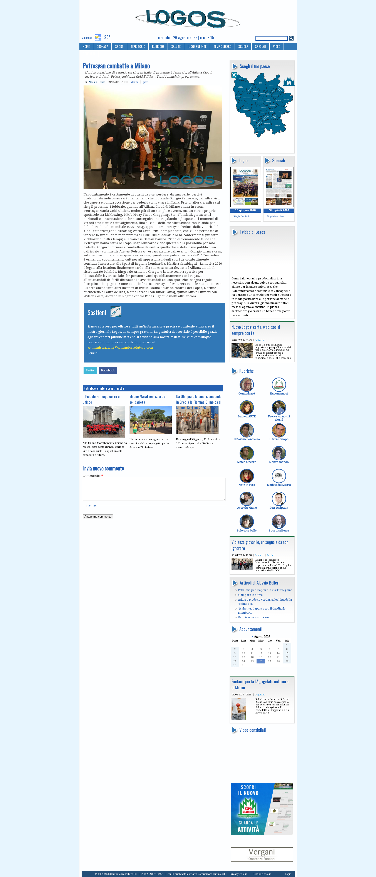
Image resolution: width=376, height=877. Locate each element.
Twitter (90, 370)
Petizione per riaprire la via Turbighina (265, 590)
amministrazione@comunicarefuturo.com (120, 347)
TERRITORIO (138, 46)
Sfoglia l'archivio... (242, 216)
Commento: (93, 476)
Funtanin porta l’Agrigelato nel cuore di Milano (260, 684)
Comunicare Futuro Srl (211, 873)
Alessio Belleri (97, 82)
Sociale (271, 555)
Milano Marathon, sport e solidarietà (147, 399)
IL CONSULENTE (197, 46)
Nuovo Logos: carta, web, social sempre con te (256, 330)
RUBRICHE (158, 46)
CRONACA (102, 46)
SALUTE (176, 46)
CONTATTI (89, 53)
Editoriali (260, 340)
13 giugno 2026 (245, 210)
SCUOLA (243, 46)
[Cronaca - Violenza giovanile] (242, 569)
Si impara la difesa (250, 594)
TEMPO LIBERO (222, 46)
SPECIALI (260, 46)
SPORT (119, 46)
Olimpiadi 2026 (279, 210)
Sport (145, 82)
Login (288, 873)
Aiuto (92, 506)
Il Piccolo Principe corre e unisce (101, 399)
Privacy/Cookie (238, 873)
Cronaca (259, 555)
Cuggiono (260, 694)
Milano (134, 82)
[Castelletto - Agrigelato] (239, 718)
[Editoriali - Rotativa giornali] (242, 357)
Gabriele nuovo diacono (254, 617)
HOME (86, 46)
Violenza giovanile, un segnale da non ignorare (260, 545)
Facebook (108, 370)
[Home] (188, 17)
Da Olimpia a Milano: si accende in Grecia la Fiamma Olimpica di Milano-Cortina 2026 (199, 401)
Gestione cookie (262, 873)
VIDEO (276, 46)
